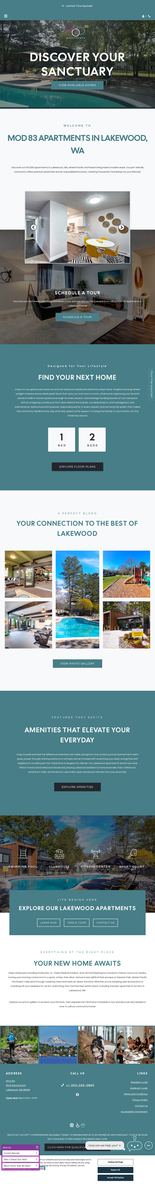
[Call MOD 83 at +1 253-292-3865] (149, 16)
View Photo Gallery (77, 663)
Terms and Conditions (136, 1094)
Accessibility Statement (134, 1111)
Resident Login (139, 1082)
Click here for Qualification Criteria (79, 1147)
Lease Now (50, 922)
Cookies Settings (115, 1162)
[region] (77, 1169)
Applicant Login (139, 1088)
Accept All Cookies (115, 1178)
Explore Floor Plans (77, 466)
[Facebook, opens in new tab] (77, 1095)
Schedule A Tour (77, 317)
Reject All (115, 1170)
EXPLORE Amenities (77, 787)
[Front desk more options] (149, 1145)
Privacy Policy (140, 1100)
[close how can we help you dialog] (120, 1145)
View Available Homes (77, 85)
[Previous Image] (33, 227)
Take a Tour (76, 922)
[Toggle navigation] (5, 16)
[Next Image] (121, 227)
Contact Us (106, 922)
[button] (77, 6)
